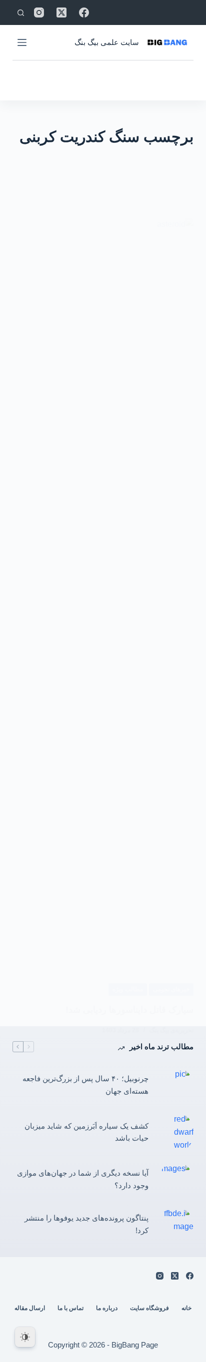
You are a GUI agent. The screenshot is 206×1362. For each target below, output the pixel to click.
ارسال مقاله (29, 1308)
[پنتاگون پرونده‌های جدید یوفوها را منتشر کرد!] (176, 1224)
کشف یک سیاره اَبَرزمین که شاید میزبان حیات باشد (86, 1132)
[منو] (22, 42)
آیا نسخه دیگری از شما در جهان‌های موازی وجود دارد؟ (82, 1179)
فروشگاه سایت (149, 1308)
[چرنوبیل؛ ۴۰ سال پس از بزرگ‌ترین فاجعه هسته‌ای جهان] (176, 1085)
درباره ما (107, 1308)
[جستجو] (21, 12)
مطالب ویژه (127, 989)
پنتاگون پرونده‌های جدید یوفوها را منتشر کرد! (86, 1224)
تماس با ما (71, 1308)
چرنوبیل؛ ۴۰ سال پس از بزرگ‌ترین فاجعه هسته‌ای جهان (85, 1084)
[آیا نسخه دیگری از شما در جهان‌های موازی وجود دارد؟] (176, 1179)
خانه (187, 1308)
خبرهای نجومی (171, 989)
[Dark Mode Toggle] (25, 1337)
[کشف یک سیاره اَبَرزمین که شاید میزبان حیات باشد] (176, 1132)
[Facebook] (84, 12)
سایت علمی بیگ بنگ (106, 42)
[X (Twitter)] (61, 12)
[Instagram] (39, 12)
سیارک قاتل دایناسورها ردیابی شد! (130, 1010)
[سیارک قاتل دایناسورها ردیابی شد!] (103, 592)
